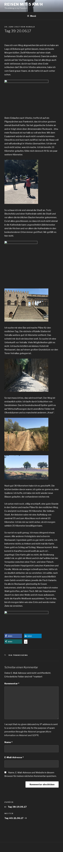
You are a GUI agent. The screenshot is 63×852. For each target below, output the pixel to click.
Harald (30, 27)
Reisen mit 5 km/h (23, 4)
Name (8, 742)
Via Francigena (18, 655)
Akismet (32, 731)
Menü (33, 16)
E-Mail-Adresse (14, 757)
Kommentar (11, 683)
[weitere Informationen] (25, 642)
